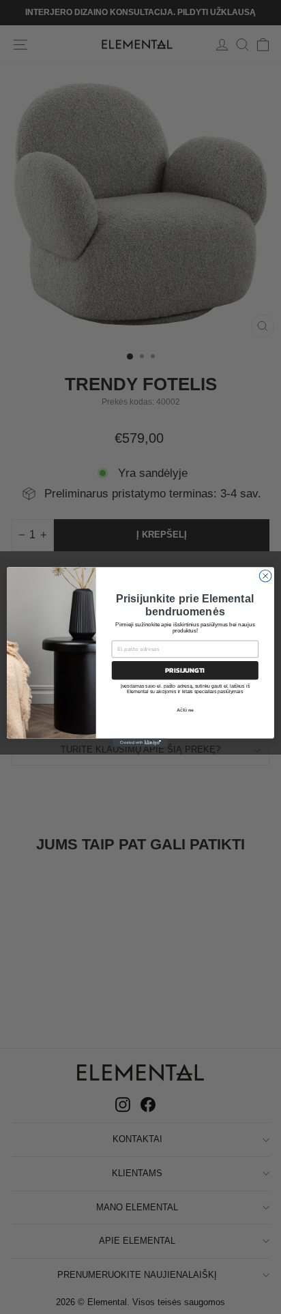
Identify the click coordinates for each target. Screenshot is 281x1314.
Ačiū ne (185, 710)
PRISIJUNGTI (185, 670)
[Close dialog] (265, 576)
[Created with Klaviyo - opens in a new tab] (140, 743)
